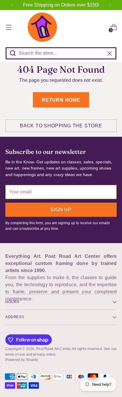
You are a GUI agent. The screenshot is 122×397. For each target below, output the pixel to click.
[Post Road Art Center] (61, 27)
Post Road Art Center (53, 349)
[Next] (110, 5)
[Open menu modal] (8, 27)
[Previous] (11, 5)
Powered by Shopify (21, 360)
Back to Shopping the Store (61, 125)
